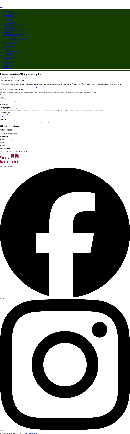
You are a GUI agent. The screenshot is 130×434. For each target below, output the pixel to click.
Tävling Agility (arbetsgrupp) (13, 51)
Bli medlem (9, 20)
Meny (1, 7)
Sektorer (5, 47)
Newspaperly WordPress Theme (29, 433)
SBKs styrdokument (11, 27)
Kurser (4, 42)
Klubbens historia (10, 16)
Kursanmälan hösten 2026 (12, 45)
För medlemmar (7, 19)
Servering (8, 55)
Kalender (5, 31)
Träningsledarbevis (10, 25)
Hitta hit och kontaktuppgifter (13, 13)
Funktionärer (6, 32)
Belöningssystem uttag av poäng (16, 39)
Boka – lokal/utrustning (11, 28)
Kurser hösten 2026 (10, 43)
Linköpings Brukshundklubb (7, 1)
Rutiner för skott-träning (11, 23)
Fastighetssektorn (10, 54)
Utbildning (8, 49)
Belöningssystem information (13, 36)
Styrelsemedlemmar (10, 62)
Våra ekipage (9, 15)
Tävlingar (5, 66)
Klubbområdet (9, 12)
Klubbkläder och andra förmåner (14, 24)
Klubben (5, 11)
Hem (4, 9)
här (36, 87)
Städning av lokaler (10, 17)
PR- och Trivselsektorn (11, 57)
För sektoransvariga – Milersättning (14, 30)
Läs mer (2, 116)
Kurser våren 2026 (10, 46)
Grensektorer (9, 53)
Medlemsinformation (11, 21)
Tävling (8, 50)
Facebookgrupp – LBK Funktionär (14, 34)
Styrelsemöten (9, 64)
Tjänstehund (9, 59)
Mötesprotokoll (9, 65)
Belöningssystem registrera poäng (17, 38)
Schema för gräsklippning (12, 35)
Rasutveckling (9, 58)
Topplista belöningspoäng (15, 40)
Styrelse (5, 61)
